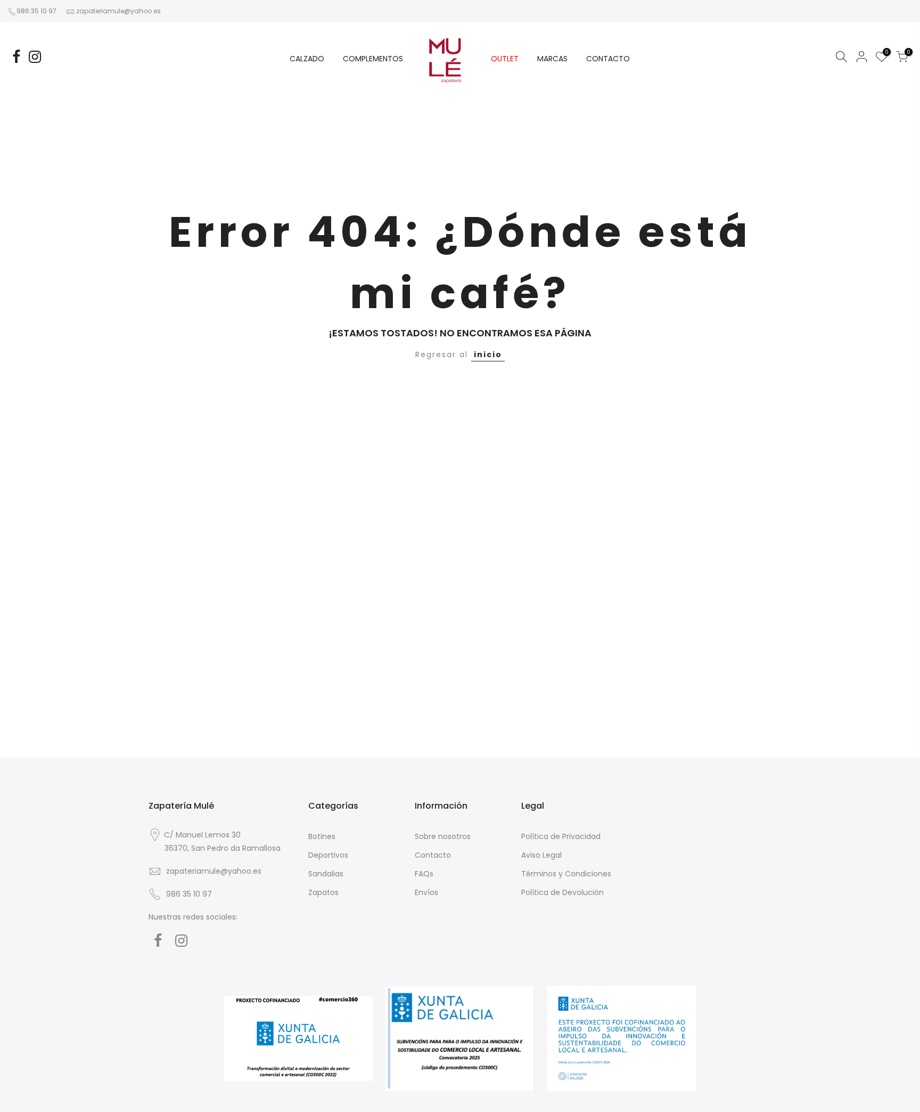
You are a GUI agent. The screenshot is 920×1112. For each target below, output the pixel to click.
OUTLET (505, 58)
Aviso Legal (541, 855)
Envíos (426, 892)
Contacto (433, 855)
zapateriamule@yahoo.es (118, 10)
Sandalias (325, 873)
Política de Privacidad (561, 836)
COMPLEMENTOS (373, 58)
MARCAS (552, 58)
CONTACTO (608, 58)
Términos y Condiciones (566, 873)
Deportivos (328, 855)
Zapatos (323, 892)
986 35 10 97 (36, 10)
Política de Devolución (562, 892)
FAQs (424, 873)
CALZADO (307, 58)
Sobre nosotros (443, 836)
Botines (321, 836)
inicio (488, 354)
